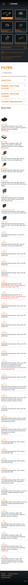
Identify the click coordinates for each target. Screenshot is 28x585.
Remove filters (6, 108)
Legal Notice (13, 574)
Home (3, 574)
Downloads (5, 577)
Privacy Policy (6, 575)
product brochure (13, 57)
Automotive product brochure (14, 52)
